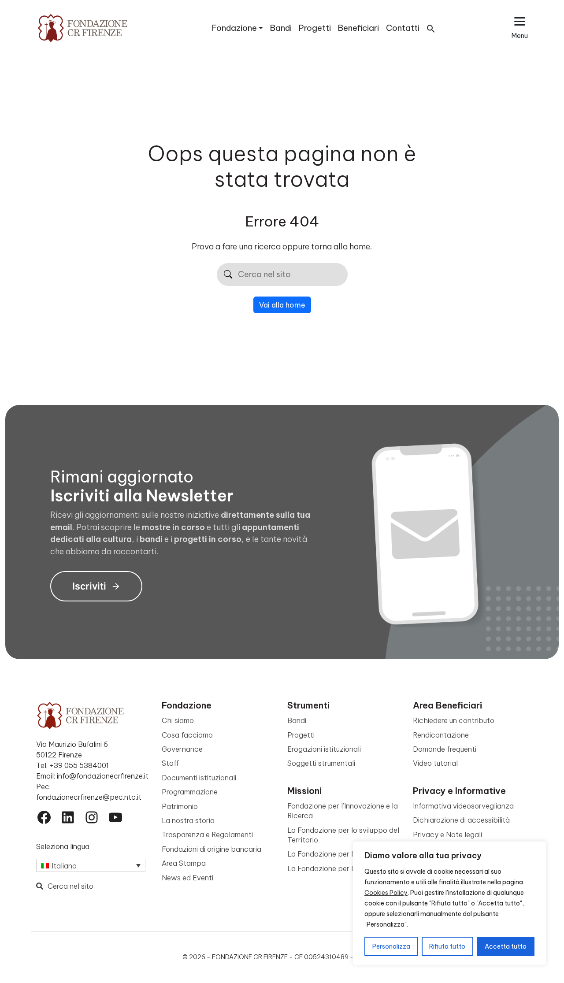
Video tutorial (435, 763)
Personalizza (391, 946)
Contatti (402, 28)
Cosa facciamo (187, 735)
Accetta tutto (506, 946)
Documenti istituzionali (199, 777)
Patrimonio (180, 806)
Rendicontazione (441, 735)
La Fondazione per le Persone (336, 868)
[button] (431, 28)
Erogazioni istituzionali (324, 749)
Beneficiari (358, 28)
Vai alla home (282, 304)
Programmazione (190, 791)
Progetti (315, 28)
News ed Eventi (187, 877)
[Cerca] (228, 274)
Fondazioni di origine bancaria (211, 849)
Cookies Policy (386, 893)
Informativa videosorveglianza (463, 805)
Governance (182, 749)
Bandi (281, 28)
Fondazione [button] (234, 28)
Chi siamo (178, 720)
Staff (170, 763)
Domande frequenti (444, 749)
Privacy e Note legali (447, 834)
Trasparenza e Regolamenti (207, 834)
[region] (449, 903)
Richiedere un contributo (453, 720)
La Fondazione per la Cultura (335, 853)
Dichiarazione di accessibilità (461, 820)
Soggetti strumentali (321, 763)
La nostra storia (188, 820)
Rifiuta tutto (447, 946)
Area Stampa (184, 863)
